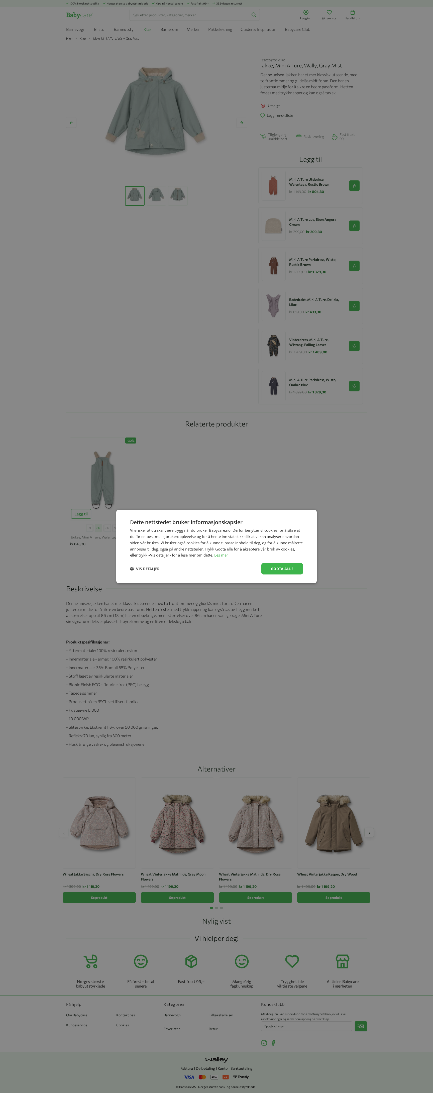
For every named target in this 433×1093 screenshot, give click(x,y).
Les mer (221, 555)
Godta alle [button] (282, 568)
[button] (145, 569)
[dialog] (216, 546)
